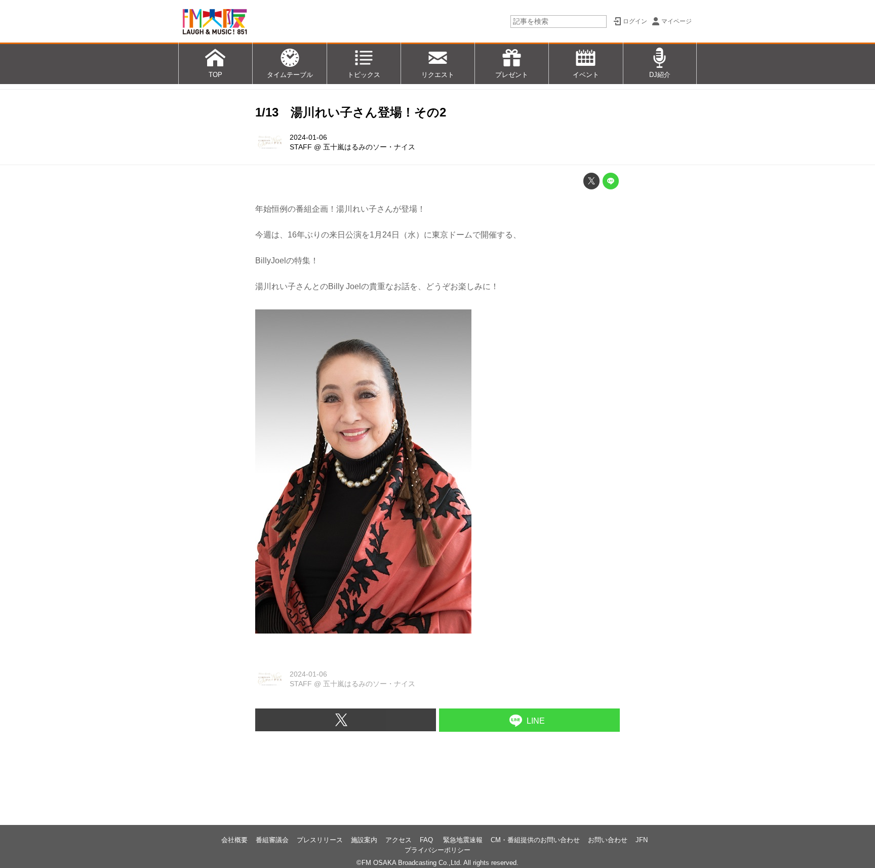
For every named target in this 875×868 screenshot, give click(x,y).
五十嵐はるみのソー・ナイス (369, 147)
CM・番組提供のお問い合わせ (535, 840)
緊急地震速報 (463, 840)
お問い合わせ (607, 840)
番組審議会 (272, 840)
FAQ (427, 840)
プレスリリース (320, 840)
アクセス (398, 840)
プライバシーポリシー (437, 850)
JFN (641, 840)
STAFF (301, 147)
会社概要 (234, 840)
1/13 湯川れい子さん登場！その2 (350, 112)
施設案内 (364, 840)
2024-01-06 (308, 137)
